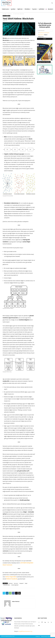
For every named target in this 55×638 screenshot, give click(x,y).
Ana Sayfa (4, 13)
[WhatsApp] (10, 593)
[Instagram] (42, 622)
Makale (9, 15)
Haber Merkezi (15, 601)
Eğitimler (20, 9)
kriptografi (21, 583)
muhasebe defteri (6, 584)
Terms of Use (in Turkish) (45, 636)
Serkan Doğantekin (10, 577)
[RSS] (48, 622)
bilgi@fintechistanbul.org (25, 631)
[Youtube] (39, 625)
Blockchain (10, 13)
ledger (26, 583)
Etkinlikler (27, 9)
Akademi (50, 9)
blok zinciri (16, 583)
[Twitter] (4, 593)
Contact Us (38, 636)
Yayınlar (34, 9)
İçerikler (13, 9)
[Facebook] (13, 593)
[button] (52, 3)
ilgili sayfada (32, 625)
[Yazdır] (19, 593)
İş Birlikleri (41, 9)
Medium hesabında (11, 579)
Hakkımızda (5, 9)
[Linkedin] (7, 593)
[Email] (16, 593)
